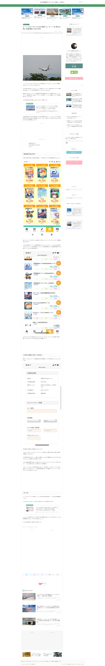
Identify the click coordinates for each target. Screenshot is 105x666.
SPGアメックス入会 (73, 78)
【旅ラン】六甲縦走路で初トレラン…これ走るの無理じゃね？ (74, 117)
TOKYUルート (41, 5)
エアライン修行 (61, 5)
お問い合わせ (74, 152)
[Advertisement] (42, 45)
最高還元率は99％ (32, 143)
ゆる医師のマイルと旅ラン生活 (52, 2)
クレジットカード (51, 5)
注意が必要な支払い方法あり (34, 144)
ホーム (34, 5)
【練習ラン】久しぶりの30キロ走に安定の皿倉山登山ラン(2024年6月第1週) (74, 121)
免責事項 (32, 664)
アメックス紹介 (74, 162)
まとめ (30, 146)
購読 (66, 142)
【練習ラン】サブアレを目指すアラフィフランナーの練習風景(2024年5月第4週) (74, 125)
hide (44, 139)
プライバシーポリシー (25, 664)
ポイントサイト (26, 24)
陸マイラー (69, 5)
